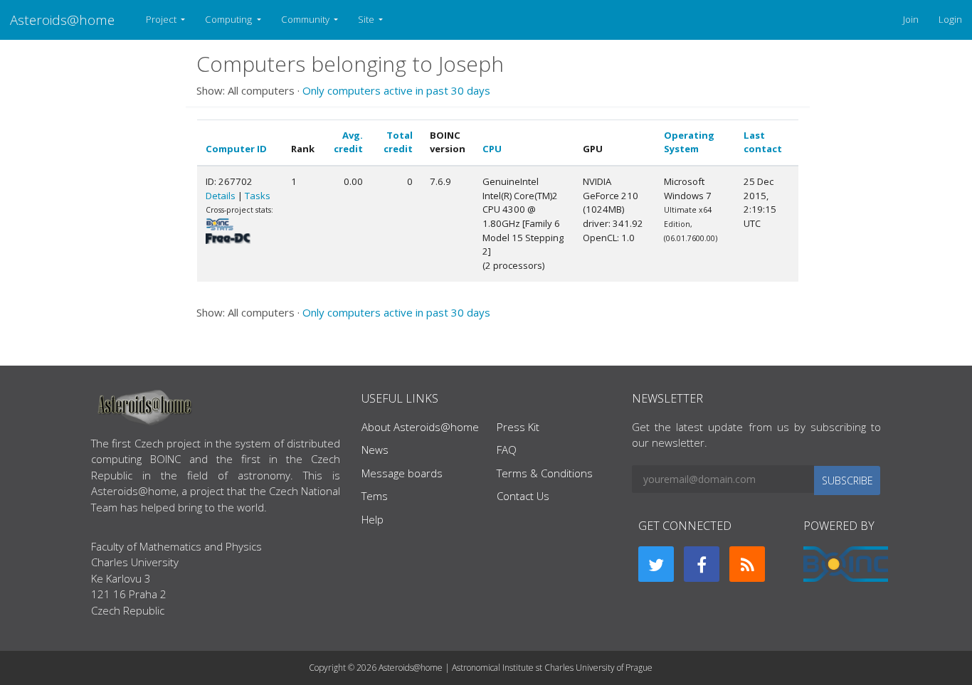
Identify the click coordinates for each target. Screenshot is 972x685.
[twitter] (656, 564)
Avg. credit (348, 142)
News (375, 449)
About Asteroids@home (420, 427)
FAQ (507, 449)
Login (950, 19)
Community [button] (306, 19)
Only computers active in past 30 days (396, 90)
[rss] (747, 564)
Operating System (689, 142)
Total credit (398, 142)
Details (221, 195)
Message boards (402, 473)
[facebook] (701, 564)
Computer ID (236, 148)
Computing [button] (229, 19)
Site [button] (367, 19)
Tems (374, 496)
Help (372, 519)
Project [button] (162, 19)
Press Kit (518, 427)
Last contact (763, 142)
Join (911, 19)
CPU (492, 148)
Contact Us (523, 496)
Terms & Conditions (545, 473)
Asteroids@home (62, 19)
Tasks (257, 195)
